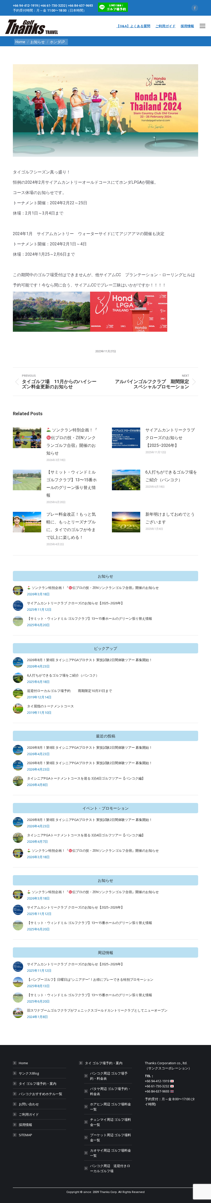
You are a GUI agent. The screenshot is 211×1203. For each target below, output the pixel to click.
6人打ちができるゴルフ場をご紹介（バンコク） (171, 476)
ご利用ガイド (165, 26)
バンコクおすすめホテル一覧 (40, 1093)
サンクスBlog (29, 1073)
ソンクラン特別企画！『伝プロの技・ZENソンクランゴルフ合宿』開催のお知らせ (71, 442)
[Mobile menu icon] (202, 26)
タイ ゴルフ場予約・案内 (37, 1083)
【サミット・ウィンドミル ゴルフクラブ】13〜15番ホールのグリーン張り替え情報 (71, 484)
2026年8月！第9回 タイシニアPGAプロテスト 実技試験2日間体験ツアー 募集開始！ (89, 660)
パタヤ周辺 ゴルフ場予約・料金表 (110, 1091)
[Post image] (27, 438)
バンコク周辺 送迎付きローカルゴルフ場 (110, 1168)
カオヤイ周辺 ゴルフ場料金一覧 (110, 1153)
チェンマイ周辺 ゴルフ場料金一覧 (110, 1122)
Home (23, 1063)
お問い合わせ (29, 1104)
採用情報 (187, 26)
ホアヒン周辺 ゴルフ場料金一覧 (110, 1107)
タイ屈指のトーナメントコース (50, 706)
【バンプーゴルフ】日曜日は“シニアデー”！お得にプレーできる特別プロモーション (90, 979)
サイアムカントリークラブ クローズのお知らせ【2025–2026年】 (170, 438)
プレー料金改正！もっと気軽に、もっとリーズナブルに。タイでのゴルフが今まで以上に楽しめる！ (71, 526)
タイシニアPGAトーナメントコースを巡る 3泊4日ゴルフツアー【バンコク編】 (86, 778)
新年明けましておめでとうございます (170, 518)
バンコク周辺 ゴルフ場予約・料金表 (109, 1076)
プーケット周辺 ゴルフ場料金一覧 (110, 1137)
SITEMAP (25, 1135)
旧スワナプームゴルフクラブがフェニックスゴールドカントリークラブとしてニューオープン (97, 1010)
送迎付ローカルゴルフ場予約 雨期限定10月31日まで (69, 690)
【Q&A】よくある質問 (133, 26)
